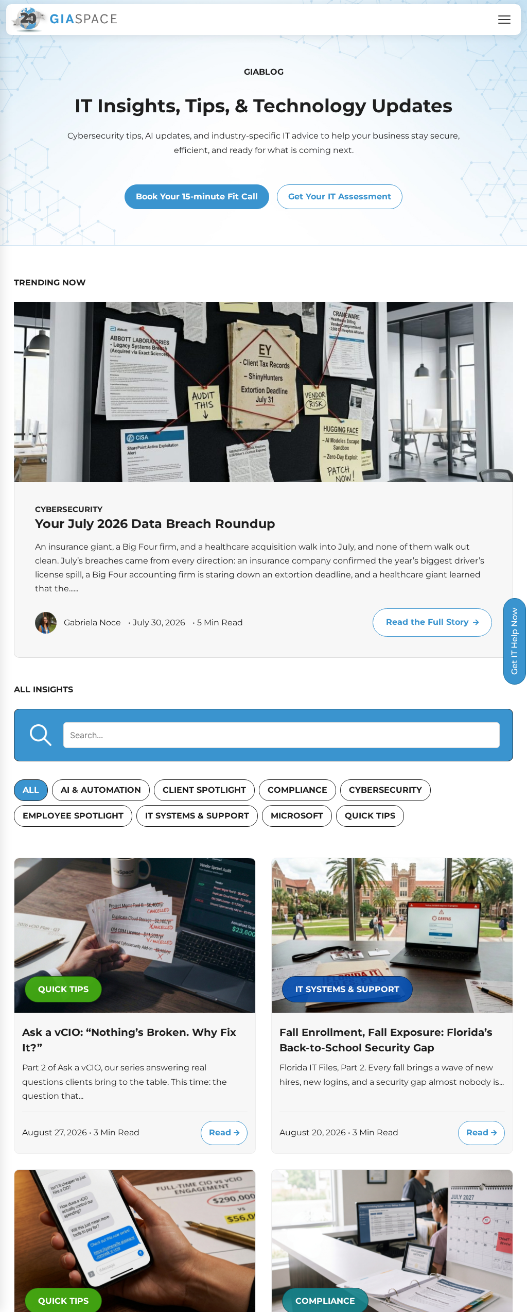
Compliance (297, 790)
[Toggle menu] (504, 19)
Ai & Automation (101, 790)
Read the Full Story (427, 622)
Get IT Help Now (514, 641)
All (31, 790)
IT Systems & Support (197, 816)
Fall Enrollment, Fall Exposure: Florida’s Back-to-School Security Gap (386, 1040)
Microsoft (297, 816)
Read (221, 1132)
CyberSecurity (385, 790)
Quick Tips (370, 816)
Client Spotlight (204, 790)
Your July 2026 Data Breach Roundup (155, 523)
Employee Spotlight (73, 816)
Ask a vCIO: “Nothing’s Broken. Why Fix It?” (129, 1040)
